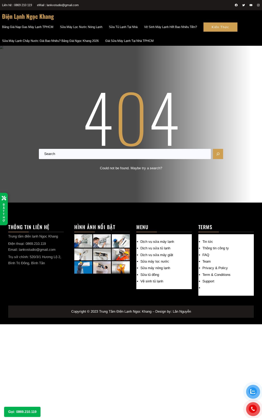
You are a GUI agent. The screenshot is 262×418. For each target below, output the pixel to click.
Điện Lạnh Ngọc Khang (28, 16)
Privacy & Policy (215, 268)
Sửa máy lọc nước (154, 261)
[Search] (218, 154)
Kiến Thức (220, 27)
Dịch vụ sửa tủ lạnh (155, 248)
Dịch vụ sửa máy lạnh (157, 242)
